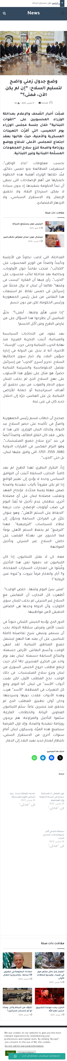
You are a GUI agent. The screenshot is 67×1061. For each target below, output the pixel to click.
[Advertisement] (33, 891)
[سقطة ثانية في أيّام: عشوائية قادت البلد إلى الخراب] (51, 822)
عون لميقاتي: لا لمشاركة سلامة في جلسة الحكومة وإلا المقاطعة (52, 797)
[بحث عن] (4, 15)
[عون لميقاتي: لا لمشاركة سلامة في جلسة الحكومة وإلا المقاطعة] (51, 784)
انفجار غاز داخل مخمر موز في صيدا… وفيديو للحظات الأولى (50, 975)
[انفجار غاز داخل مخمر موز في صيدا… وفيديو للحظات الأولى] (49, 960)
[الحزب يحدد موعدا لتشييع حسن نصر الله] (49, 996)
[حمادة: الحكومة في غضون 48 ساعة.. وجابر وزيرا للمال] (17, 960)
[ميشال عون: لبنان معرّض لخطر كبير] (54, 240)
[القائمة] (62, 15)
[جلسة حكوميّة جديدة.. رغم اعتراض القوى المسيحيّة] (22, 784)
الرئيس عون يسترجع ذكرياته (45, 3)
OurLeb (44, 103)
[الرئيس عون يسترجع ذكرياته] (54, 226)
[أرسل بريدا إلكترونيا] (40, 103)
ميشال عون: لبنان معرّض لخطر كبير (23, 237)
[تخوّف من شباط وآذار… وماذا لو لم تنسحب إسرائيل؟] (17, 996)
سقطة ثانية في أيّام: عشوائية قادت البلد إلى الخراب (53, 835)
